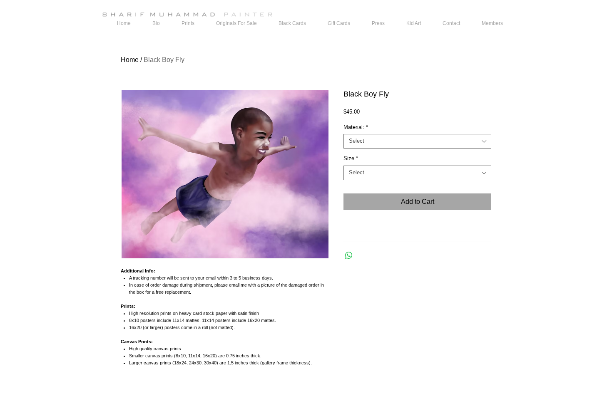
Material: (355, 127)
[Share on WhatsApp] (349, 255)
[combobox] (417, 141)
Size (350, 158)
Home (130, 59)
